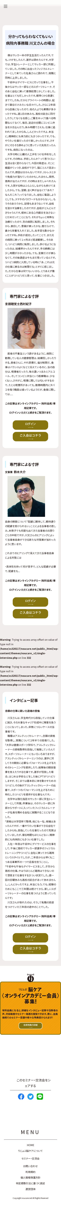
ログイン (14, 412)
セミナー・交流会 (30, 1158)
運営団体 (30, 1189)
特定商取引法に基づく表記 (30, 1183)
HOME (30, 1145)
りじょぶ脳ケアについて (30, 1151)
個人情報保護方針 (30, 1177)
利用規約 (30, 1172)
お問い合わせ (30, 1166)
